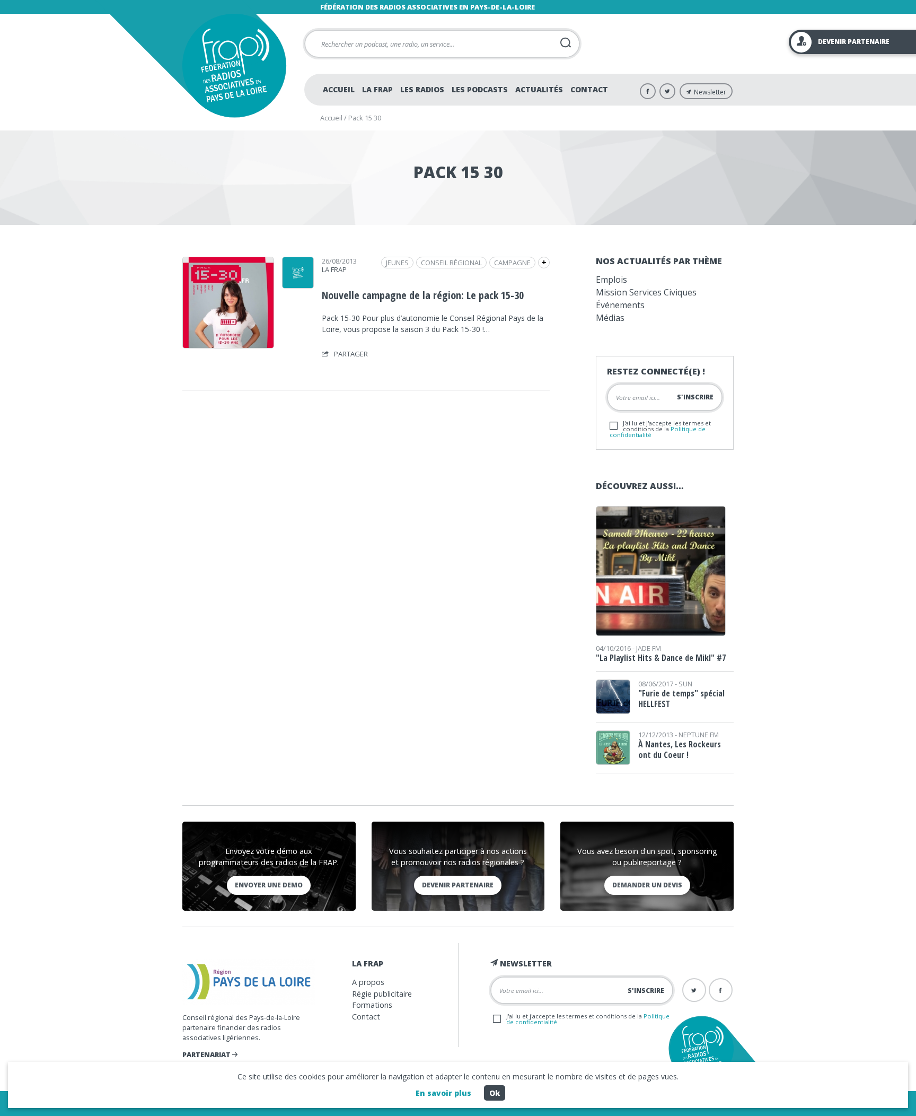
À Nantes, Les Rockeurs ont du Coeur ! (679, 749)
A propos (368, 982)
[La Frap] (298, 285)
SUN (685, 683)
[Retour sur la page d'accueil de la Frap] (234, 65)
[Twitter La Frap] (667, 91)
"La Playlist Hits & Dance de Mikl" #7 (661, 658)
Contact (589, 89)
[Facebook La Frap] (648, 91)
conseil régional (451, 262)
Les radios (422, 89)
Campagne (512, 262)
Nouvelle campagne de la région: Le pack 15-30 (423, 295)
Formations (372, 1005)
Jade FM (648, 648)
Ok (494, 1093)
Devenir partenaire (458, 885)
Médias (610, 318)
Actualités (539, 89)
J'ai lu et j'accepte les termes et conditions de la (660, 429)
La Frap (377, 89)
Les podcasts (480, 89)
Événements (620, 305)
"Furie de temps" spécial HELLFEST (681, 698)
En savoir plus (443, 1093)
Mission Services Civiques (646, 292)
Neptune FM (699, 734)
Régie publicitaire (382, 994)
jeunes (397, 262)
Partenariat (207, 1054)
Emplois (611, 279)
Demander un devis (647, 885)
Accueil (339, 89)
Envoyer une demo (269, 885)
